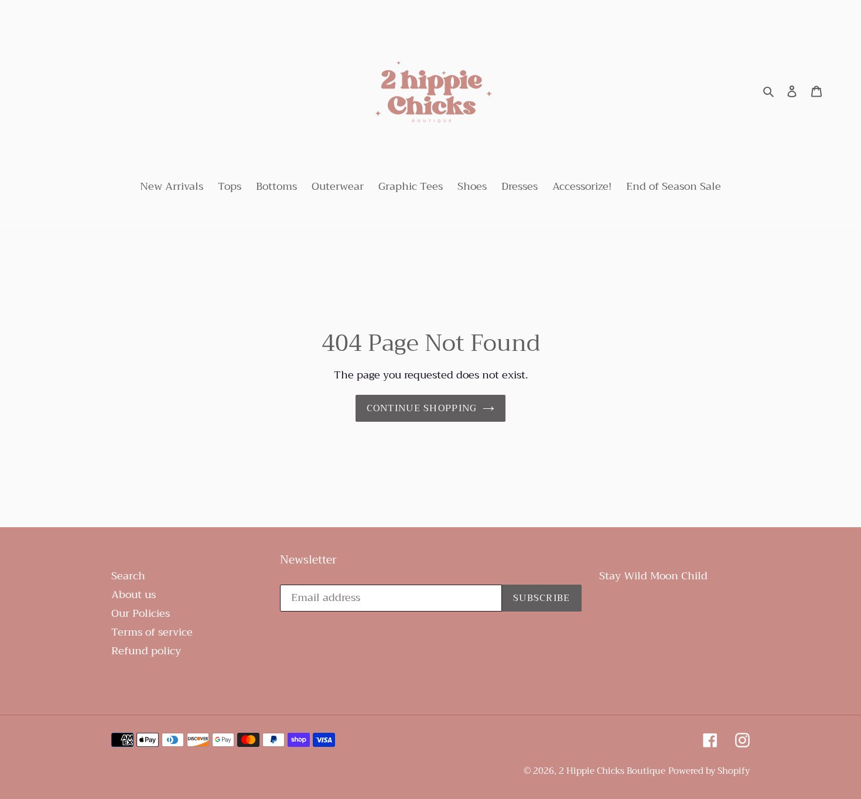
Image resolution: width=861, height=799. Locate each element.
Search (128, 575)
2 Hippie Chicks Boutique (612, 770)
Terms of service (152, 632)
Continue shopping (422, 408)
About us (133, 594)
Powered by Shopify (709, 770)
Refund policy (146, 650)
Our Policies (140, 613)
